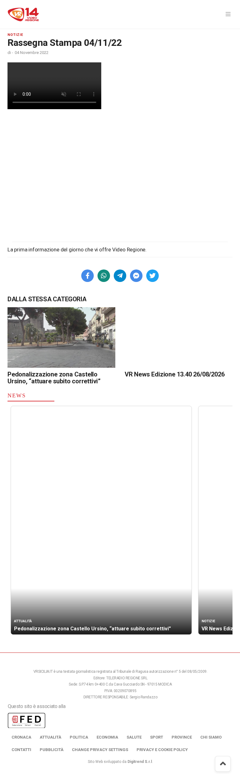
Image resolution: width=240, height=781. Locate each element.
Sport (156, 737)
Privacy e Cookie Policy (162, 749)
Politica (79, 737)
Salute (134, 737)
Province (182, 737)
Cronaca (21, 737)
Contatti (21, 749)
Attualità (50, 737)
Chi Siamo (211, 737)
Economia (107, 737)
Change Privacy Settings (100, 749)
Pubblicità (51, 749)
